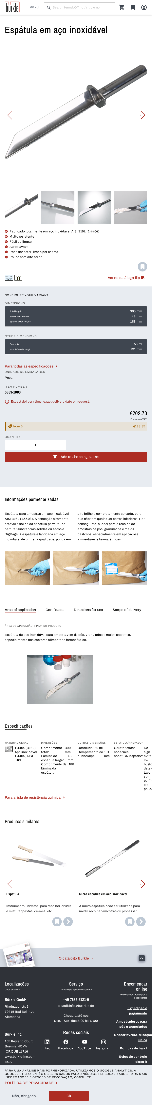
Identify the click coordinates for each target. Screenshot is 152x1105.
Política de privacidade (29, 1083)
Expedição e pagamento (137, 1010)
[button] (142, 115)
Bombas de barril (133, 1048)
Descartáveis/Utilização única (130, 1037)
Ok (68, 1096)
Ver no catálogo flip (124, 278)
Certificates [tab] (55, 610)
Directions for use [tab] (88, 610)
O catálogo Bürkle (74, 958)
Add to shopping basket (80, 457)
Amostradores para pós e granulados (131, 1024)
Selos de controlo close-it (133, 1059)
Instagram (103, 1048)
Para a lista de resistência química (33, 797)
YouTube (84, 1048)
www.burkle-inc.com (20, 1056)
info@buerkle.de (81, 1005)
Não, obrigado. (24, 1096)
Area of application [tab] (20, 610)
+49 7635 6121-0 (76, 999)
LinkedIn (47, 1048)
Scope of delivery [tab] (127, 610)
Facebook (65, 1048)
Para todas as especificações (29, 366)
